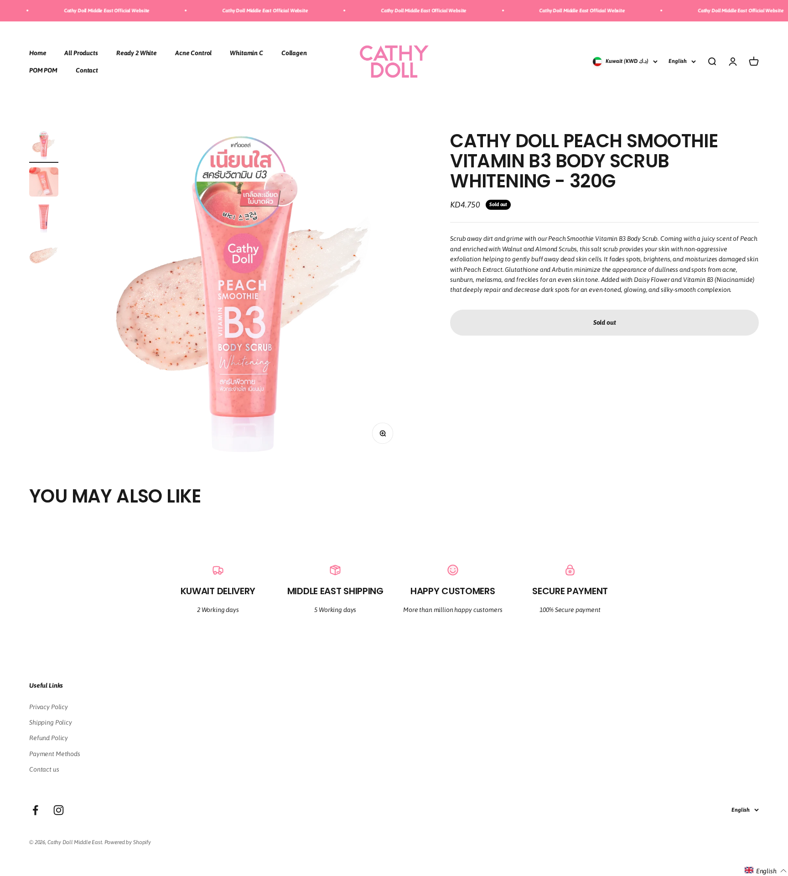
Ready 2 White (136, 52)
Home (37, 52)
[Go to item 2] (43, 183)
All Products (81, 52)
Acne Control (193, 52)
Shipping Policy (50, 722)
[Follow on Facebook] (35, 810)
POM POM (43, 70)
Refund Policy (48, 737)
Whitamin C (246, 52)
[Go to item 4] (43, 256)
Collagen (294, 52)
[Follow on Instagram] (58, 810)
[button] (766, 870)
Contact (87, 70)
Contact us (44, 769)
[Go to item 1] (43, 147)
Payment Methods (54, 753)
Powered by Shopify (127, 842)
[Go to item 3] (43, 220)
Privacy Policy (48, 706)
